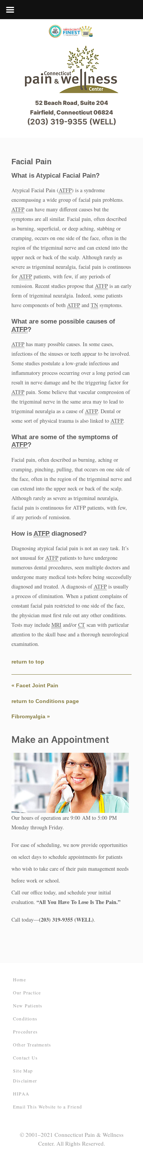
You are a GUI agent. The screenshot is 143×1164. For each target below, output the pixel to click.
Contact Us (25, 1057)
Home (19, 979)
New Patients (27, 1005)
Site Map (23, 1071)
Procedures (25, 1031)
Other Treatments (32, 1044)
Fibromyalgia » (30, 716)
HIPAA (21, 1093)
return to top (27, 662)
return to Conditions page (45, 701)
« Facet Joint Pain (34, 685)
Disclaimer (25, 1080)
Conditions (25, 1018)
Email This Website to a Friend (47, 1107)
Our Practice (27, 992)
